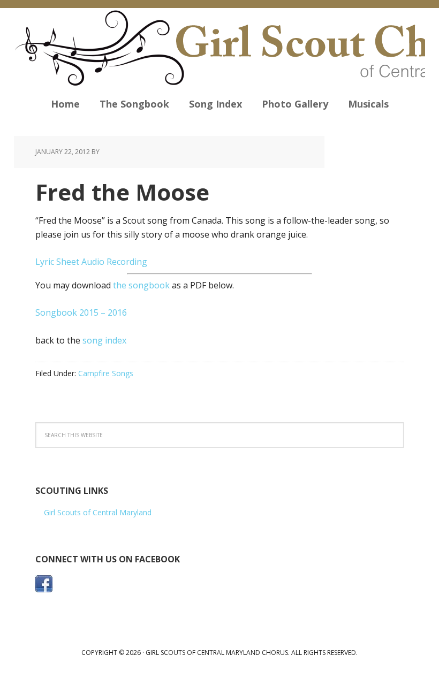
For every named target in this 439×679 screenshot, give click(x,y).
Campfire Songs (105, 373)
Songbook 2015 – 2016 (81, 312)
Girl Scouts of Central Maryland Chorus (219, 48)
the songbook (141, 285)
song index (104, 340)
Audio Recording (114, 262)
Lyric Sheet (57, 262)
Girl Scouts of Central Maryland (98, 512)
